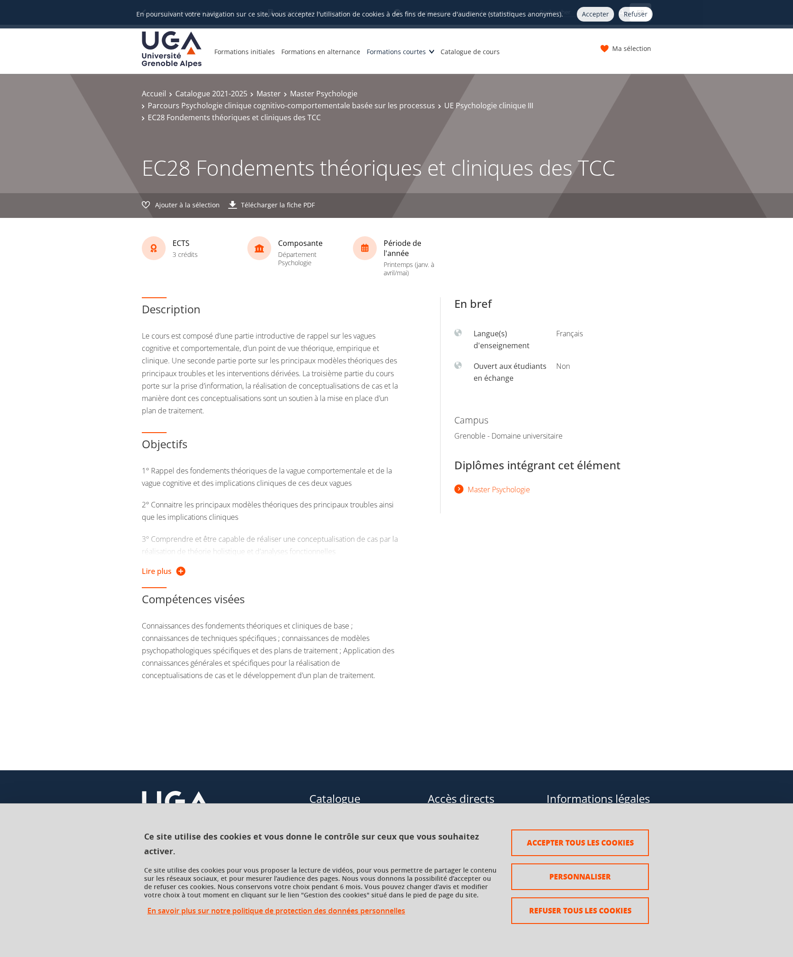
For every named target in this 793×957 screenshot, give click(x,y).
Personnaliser (580, 876)
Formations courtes (396, 51)
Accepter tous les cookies (580, 842)
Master (269, 94)
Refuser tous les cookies (580, 910)
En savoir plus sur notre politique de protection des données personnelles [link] (276, 911)
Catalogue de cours (470, 51)
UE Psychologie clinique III (488, 105)
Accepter (595, 14)
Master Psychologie (323, 94)
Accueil (154, 94)
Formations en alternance (320, 51)
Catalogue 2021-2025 (211, 94)
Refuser (636, 14)
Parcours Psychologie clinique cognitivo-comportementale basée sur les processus (291, 105)
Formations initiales (244, 51)
